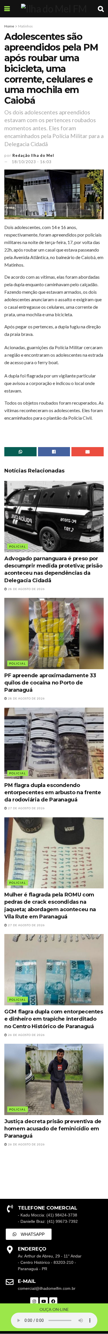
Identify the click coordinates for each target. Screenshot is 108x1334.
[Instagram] (34, 1301)
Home (9, 26)
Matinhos (25, 26)
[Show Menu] (7, 8)
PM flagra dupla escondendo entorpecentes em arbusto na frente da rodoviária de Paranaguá (52, 792)
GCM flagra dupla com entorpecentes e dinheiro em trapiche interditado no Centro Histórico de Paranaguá (53, 1019)
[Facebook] (53, 1301)
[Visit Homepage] (54, 9)
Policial (17, 546)
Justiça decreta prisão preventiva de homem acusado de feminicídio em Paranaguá (52, 1128)
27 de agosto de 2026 (26, 808)
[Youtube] (44, 1301)
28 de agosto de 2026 (26, 589)
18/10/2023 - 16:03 (32, 161)
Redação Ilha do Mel (33, 155)
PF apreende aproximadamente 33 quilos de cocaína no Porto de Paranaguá (50, 682)
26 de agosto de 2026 (26, 1035)
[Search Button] (101, 8)
